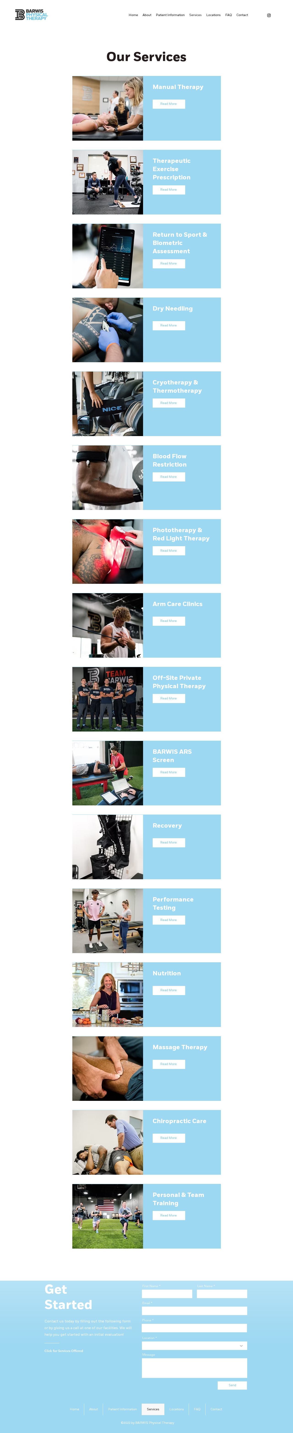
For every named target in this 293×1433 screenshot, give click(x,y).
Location (148, 1337)
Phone (146, 1320)
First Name (150, 1286)
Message (148, 1354)
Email (146, 1303)
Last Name (205, 1286)
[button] (213, 15)
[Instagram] (269, 15)
